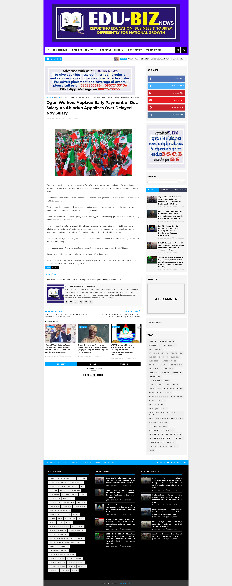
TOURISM (174, 446)
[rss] (174, 462)
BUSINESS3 (153, 361)
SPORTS (152, 446)
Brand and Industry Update (163, 353)
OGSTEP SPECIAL (156, 405)
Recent (152, 190)
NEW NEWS (169, 389)
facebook (124, 364)
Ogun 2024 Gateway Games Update (162, 413)
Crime (151, 365)
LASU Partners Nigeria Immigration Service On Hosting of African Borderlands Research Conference (122, 350)
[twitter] (157, 462)
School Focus (156, 434)
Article (152, 345)
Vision (88, 462)
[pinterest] (164, 462)
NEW (159, 389)
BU (181, 353)
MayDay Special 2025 (159, 385)
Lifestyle (105, 50)
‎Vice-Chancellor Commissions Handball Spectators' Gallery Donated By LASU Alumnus (167, 512)
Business (77, 50)
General (118, 50)
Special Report (175, 438)
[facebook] (154, 462)
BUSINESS (175, 357)
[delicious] (184, 462)
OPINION (164, 422)
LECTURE (153, 373)
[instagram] (181, 462)
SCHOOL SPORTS (156, 438)
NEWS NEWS (176, 397)
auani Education (167, 345)
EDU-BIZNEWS (60, 50)
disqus (93, 364)
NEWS (168, 393)
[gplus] (161, 462)
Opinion (153, 422)
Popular (166, 190)
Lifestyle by (154, 377)
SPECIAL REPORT (156, 442)
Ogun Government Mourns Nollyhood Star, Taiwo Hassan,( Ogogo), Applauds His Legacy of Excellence (93, 348)
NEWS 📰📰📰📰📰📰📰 (158, 397)
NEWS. (151, 401)
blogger (61, 364)
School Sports (173, 434)
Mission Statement (105, 462)
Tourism (163, 446)
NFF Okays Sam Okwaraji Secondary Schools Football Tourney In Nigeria (167, 524)
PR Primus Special (158, 426)
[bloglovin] (168, 462)
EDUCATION (176, 365)
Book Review (135, 50)
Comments (180, 190)
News (109, 59)
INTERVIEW (168, 369)
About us (61, 462)
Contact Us (75, 462)
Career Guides (153, 50)
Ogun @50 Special (158, 409)
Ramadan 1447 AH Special (161, 430)
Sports (170, 442)
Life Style (164, 373)
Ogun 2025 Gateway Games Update (166, 418)
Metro (175, 385)
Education (91, 50)
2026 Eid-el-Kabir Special (161, 341)
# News (55, 268)
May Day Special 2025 (159, 381)
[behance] (178, 462)
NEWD (151, 393)
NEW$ (179, 389)
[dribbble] (171, 462)
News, (76, 118)
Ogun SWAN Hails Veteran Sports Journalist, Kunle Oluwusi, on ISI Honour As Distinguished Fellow (154, 59)
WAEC (151, 450)
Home (49, 97)
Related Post (52, 321)
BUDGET (152, 357)
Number (161, 401)
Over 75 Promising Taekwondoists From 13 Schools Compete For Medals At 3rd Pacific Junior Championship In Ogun (167, 482)
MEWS (151, 389)
